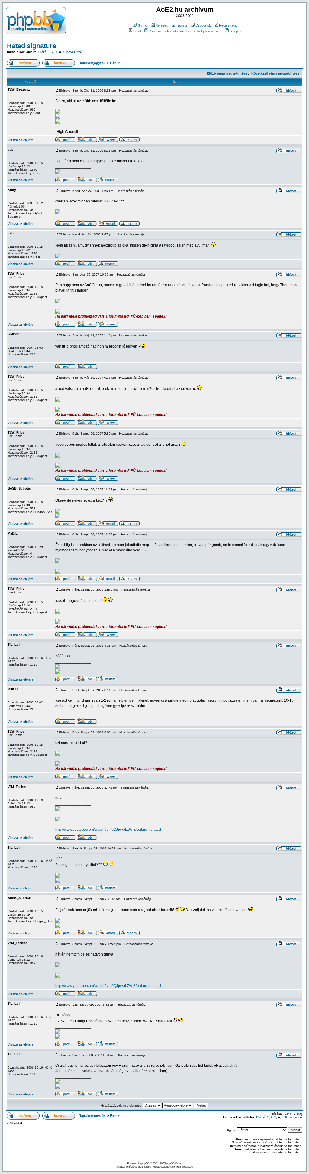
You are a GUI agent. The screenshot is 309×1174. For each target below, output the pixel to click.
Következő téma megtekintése (275, 73)
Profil (137, 31)
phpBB (145, 1163)
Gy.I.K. (143, 25)
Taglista (181, 25)
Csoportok (203, 25)
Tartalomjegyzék (92, 63)
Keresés (162, 25)
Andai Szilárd (143, 1166)
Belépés (235, 31)
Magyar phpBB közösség (178, 1166)
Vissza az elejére (20, 140)
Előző (42, 51)
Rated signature (31, 46)
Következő (74, 51)
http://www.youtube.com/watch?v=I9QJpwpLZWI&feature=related (108, 829)
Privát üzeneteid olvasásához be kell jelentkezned (185, 31)
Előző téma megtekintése (227, 73)
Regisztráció (228, 25)
